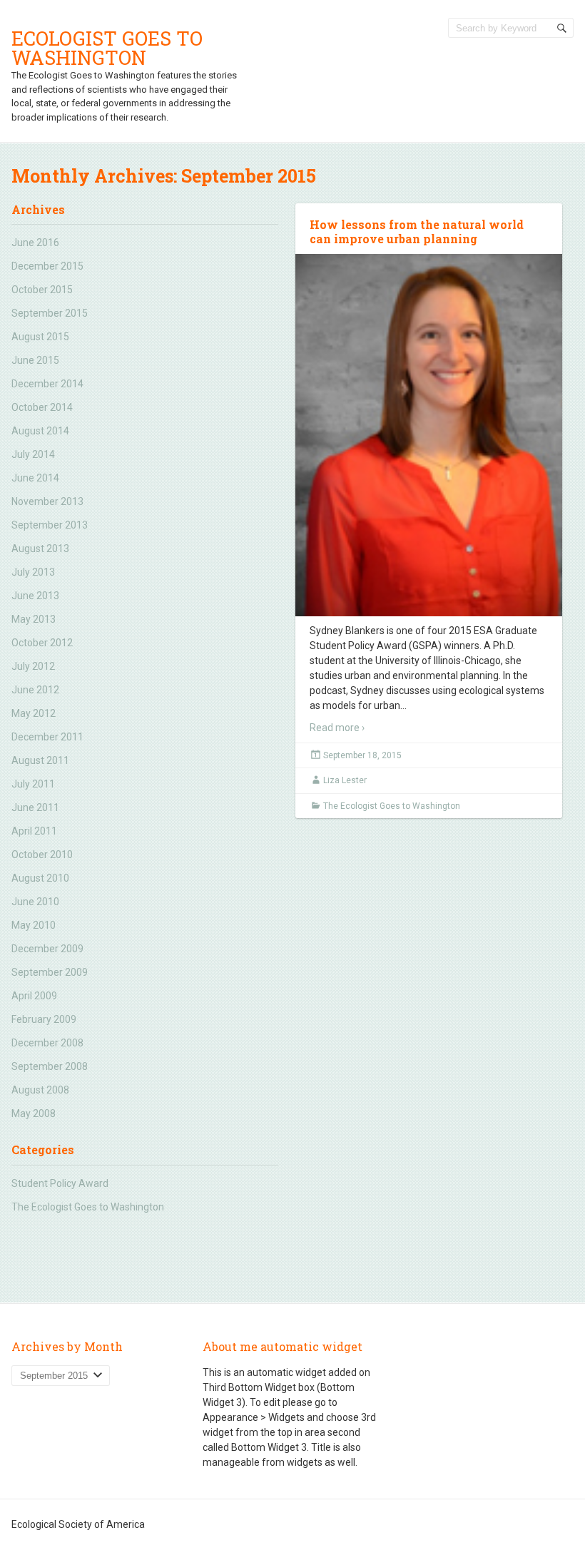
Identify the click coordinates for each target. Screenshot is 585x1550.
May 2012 (33, 713)
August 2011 (40, 760)
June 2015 (35, 360)
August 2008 (40, 1090)
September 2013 (49, 525)
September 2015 (49, 313)
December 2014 (47, 383)
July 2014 (33, 454)
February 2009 (43, 1019)
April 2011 (34, 831)
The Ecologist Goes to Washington (87, 1207)
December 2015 (47, 266)
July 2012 (33, 666)
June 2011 (35, 807)
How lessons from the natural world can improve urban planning (417, 232)
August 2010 (40, 878)
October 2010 (42, 854)
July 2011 (33, 784)
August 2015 (40, 336)
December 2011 (47, 737)
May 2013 (33, 619)
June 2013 (35, 595)
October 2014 (42, 407)
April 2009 (34, 995)
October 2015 (42, 289)
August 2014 (40, 431)
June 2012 (35, 689)
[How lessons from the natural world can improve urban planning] (428, 435)
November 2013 (47, 501)
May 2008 (33, 1113)
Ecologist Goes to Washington (107, 48)
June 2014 (35, 478)
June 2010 (35, 901)
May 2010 (33, 925)
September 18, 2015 (362, 755)
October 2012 (42, 642)
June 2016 (35, 242)
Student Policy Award (59, 1183)
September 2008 (49, 1066)
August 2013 (40, 548)
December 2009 (47, 948)
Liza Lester (345, 780)
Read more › (337, 727)
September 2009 (49, 972)
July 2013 (33, 572)
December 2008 (47, 1043)
